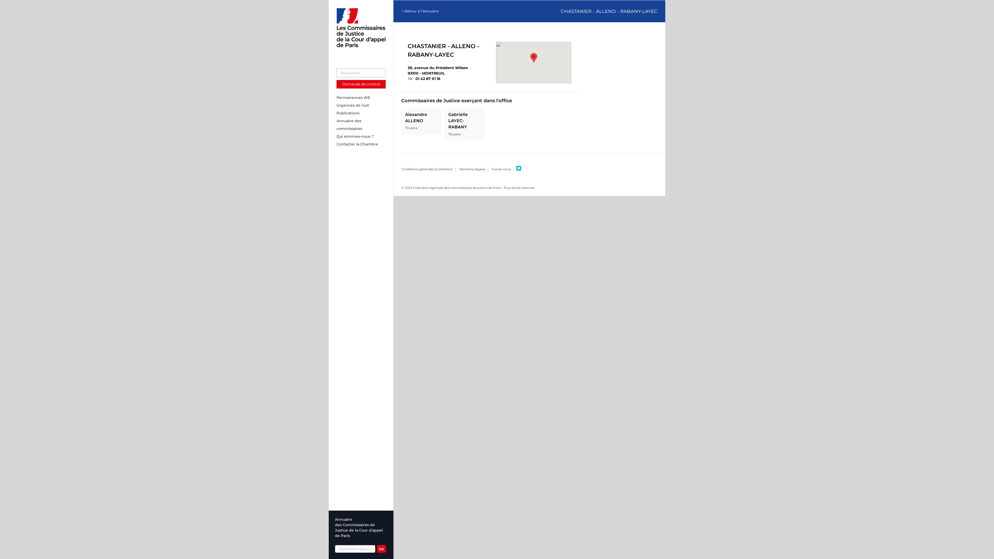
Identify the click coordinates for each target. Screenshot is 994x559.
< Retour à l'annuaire (419, 11)
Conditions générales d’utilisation (427, 169)
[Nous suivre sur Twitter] (520, 168)
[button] (533, 58)
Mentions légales (472, 169)
